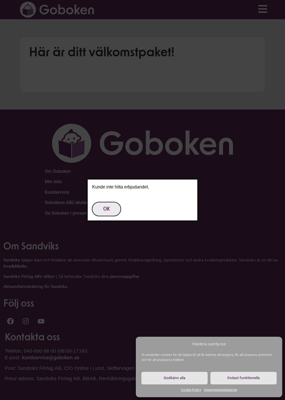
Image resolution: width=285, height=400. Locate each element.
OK (106, 209)
